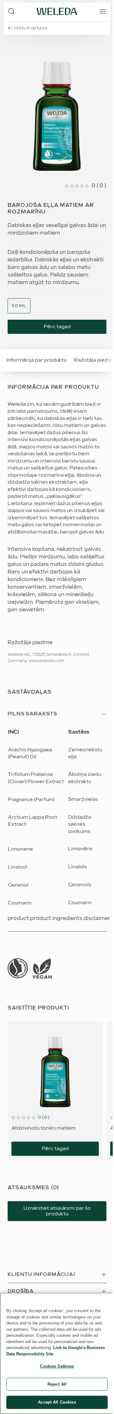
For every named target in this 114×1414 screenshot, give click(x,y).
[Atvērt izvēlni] (102, 11)
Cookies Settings (57, 1366)
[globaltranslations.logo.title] (57, 11)
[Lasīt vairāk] (18, 968)
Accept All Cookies (57, 1402)
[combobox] (19, 306)
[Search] (11, 11)
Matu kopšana (30, 28)
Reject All (57, 1384)
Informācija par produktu (36, 360)
